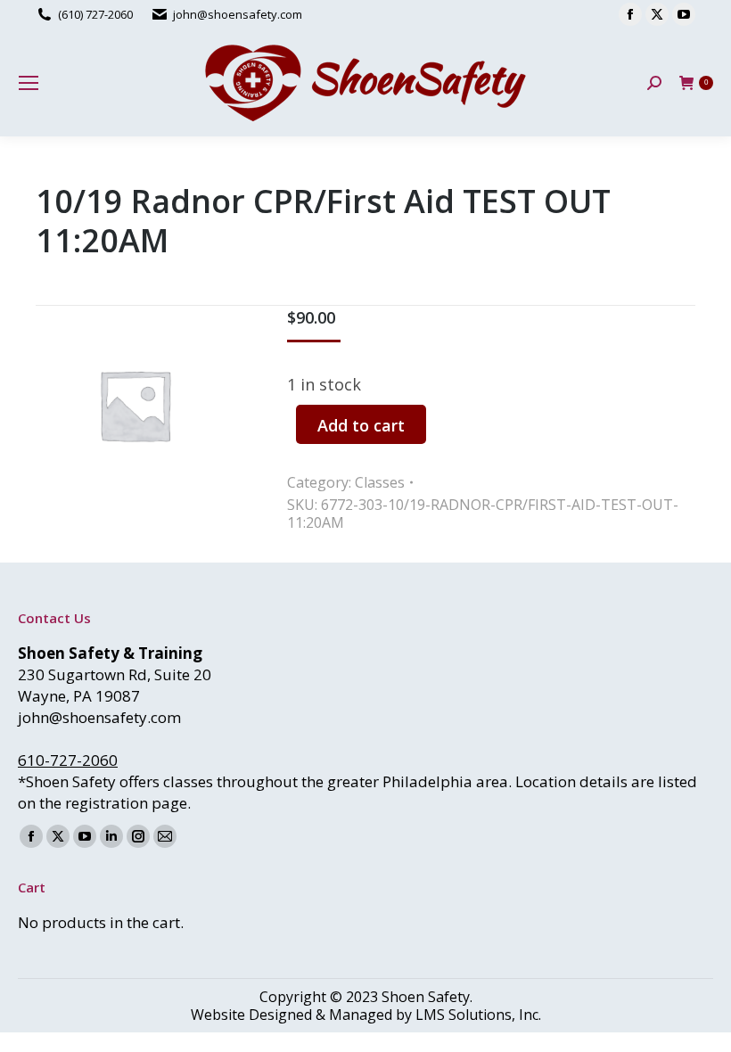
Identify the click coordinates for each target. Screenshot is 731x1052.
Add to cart (361, 425)
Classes (380, 482)
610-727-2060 (68, 760)
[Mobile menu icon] (28, 83)
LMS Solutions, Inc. (478, 1014)
